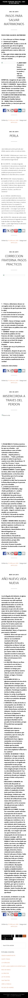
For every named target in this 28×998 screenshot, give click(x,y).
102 (21, 936)
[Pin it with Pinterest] (16, 110)
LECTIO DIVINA (5, 977)
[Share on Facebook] (4, 110)
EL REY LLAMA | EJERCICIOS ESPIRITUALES (13, 966)
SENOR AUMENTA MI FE (8, 955)
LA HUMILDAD (5, 962)
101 (17, 936)
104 (3, 938)
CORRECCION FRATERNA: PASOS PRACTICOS (14, 260)
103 (24, 936)
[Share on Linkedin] (19, 110)
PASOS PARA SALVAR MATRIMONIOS (14, 20)
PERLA (14, 136)
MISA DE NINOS (6, 970)
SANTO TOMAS (5, 959)
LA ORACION (5, 973)
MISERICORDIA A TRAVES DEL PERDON (14, 400)
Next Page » (9, 938)
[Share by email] (23, 110)
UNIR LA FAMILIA (6, 984)
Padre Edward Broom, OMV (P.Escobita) (14, 2)
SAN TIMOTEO (5, 980)
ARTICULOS (14, 122)
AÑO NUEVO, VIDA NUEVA (14, 581)
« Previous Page (6, 936)
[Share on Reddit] (12, 110)
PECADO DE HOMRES (7, 987)
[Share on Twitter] (8, 110)
